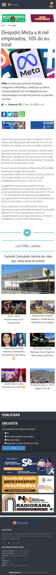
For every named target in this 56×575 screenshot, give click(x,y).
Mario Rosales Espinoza (14, 555)
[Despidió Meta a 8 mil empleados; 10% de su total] (4, 114)
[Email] (15, 114)
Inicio (3, 25)
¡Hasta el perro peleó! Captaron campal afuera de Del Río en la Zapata (42, 319)
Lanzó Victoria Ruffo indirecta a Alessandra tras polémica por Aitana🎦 (14, 353)
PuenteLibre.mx (15, 572)
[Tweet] (10, 114)
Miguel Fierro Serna (16, 551)
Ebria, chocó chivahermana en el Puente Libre (13, 319)
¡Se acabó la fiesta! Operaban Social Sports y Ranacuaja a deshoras (42, 352)
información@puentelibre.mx (15, 565)
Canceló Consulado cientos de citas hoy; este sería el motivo (28, 258)
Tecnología (12, 25)
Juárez (7, 563)
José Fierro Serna (15, 553)
